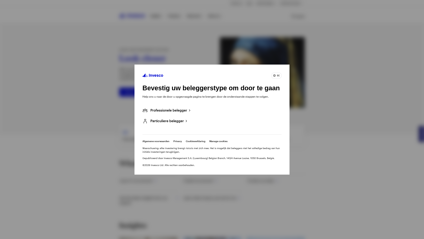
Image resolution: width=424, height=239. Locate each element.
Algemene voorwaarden (155, 141)
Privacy (177, 141)
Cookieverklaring (195, 141)
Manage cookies (218, 141)
